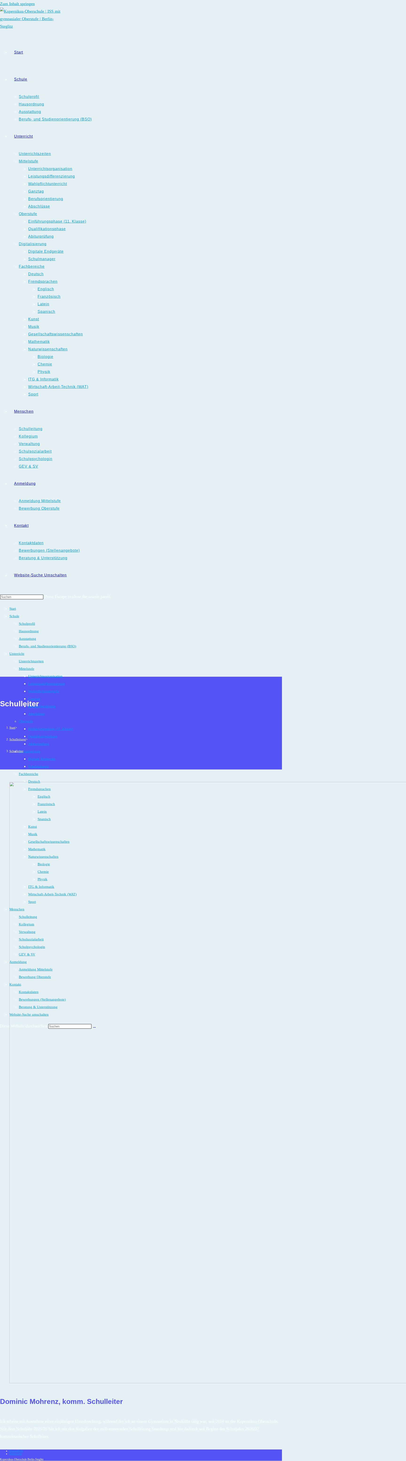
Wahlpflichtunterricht (43, 691)
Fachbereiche (28, 774)
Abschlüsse (36, 714)
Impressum (15, 1453)
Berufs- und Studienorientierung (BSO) (47, 646)
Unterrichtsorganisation (45, 676)
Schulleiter (16, 751)
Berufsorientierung (42, 706)
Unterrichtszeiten (31, 661)
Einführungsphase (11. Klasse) (50, 729)
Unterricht (16, 654)
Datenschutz (16, 1451)
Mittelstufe (26, 669)
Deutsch (34, 781)
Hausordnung (29, 631)
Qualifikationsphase (42, 736)
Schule (14, 616)
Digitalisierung (29, 751)
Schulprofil (27, 624)
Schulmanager (38, 766)
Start (12, 608)
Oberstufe (26, 721)
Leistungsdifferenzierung (46, 684)
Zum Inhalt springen (17, 3)
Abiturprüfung (38, 744)
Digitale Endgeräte (41, 759)
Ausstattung (27, 639)
